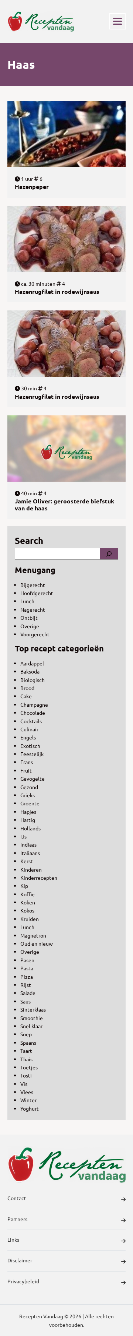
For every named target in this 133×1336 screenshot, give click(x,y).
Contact (16, 1198)
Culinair (29, 729)
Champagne (34, 704)
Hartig (27, 819)
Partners (17, 1219)
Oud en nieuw (36, 943)
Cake (26, 696)
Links (13, 1239)
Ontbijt (29, 617)
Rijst (25, 984)
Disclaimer (19, 1260)
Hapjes (28, 811)
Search (29, 540)
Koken (27, 902)
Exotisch (30, 745)
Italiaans (30, 853)
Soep (26, 1034)
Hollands (30, 828)
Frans (26, 762)
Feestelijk (32, 753)
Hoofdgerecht (36, 593)
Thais (26, 1059)
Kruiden (29, 918)
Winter (28, 1100)
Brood (27, 688)
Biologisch (32, 679)
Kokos (27, 910)
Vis (23, 1083)
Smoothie (31, 1018)
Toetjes (29, 1067)
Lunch (27, 601)
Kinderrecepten (38, 877)
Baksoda (30, 671)
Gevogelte (32, 778)
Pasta (26, 968)
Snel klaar (31, 1026)
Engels (28, 737)
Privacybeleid (23, 1281)
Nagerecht (32, 609)
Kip (24, 885)
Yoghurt (29, 1108)
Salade (27, 992)
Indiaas (28, 844)
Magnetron (33, 935)
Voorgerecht (35, 634)
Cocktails (31, 721)
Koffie (27, 894)
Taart (26, 1050)
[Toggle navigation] (117, 21)
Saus (25, 1001)
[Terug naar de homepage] (40, 21)
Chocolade (32, 712)
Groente (30, 803)
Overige (29, 626)
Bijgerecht (32, 584)
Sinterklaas (33, 1009)
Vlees (26, 1092)
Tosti (26, 1075)
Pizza (26, 976)
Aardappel (32, 663)
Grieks (27, 795)
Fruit (26, 770)
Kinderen (31, 869)
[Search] (109, 553)
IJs (23, 836)
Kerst (26, 861)
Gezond (29, 787)
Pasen (27, 960)
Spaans (28, 1042)
